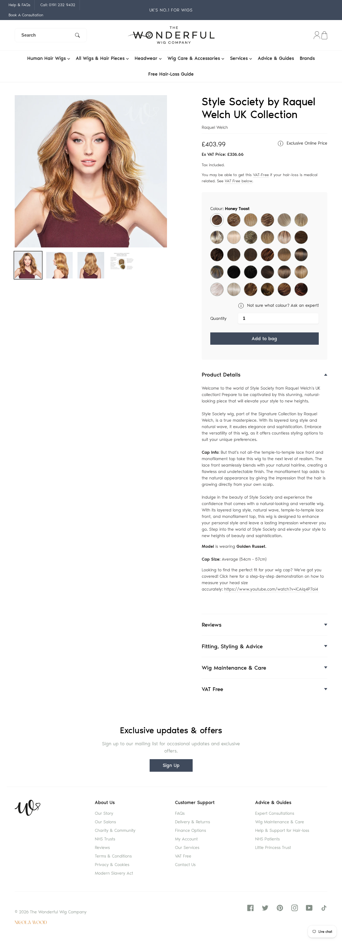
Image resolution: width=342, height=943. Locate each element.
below (238, 180)
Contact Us (185, 864)
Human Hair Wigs (47, 58)
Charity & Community (115, 830)
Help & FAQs (19, 4)
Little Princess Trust (273, 847)
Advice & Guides (276, 58)
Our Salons (105, 821)
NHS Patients (267, 838)
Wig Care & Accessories (194, 58)
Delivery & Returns (192, 821)
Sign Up (171, 765)
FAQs (180, 813)
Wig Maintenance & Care (279, 821)
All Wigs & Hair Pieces (101, 58)
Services (239, 58)
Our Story (104, 813)
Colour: (230, 208)
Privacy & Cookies (112, 864)
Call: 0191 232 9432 (57, 4)
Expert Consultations (274, 813)
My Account (186, 838)
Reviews (102, 847)
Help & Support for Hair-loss (282, 830)
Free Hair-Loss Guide (171, 74)
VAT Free (183, 856)
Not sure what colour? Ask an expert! (282, 305)
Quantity (218, 318)
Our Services (187, 847)
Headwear (147, 58)
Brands (307, 58)
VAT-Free (261, 174)
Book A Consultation (26, 15)
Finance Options (190, 830)
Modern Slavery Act (114, 873)
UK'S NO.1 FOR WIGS (171, 10)
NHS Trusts (105, 838)
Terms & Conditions (113, 856)
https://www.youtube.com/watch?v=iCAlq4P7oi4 (271, 589)
